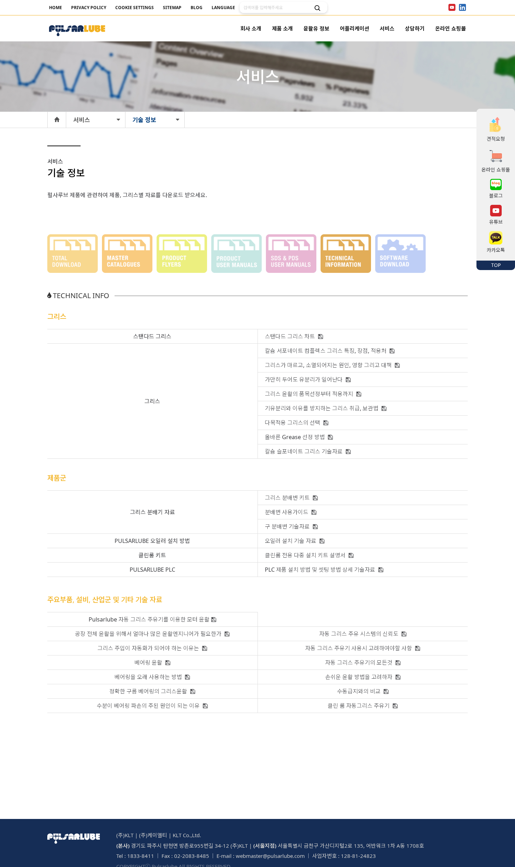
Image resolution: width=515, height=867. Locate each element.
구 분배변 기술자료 (288, 526)
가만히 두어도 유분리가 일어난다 (304, 379)
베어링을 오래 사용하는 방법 (149, 677)
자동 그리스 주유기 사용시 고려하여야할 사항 (359, 648)
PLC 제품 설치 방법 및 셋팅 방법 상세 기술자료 (321, 569)
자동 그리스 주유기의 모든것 (359, 662)
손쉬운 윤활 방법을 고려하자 (359, 677)
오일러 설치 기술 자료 (291, 541)
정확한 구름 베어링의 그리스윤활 (148, 691)
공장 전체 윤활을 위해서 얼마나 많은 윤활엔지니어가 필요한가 (149, 634)
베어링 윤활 (149, 662)
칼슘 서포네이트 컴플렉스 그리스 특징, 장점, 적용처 (326, 351)
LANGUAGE (223, 8)
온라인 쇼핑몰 (450, 28)
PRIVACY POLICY (88, 8)
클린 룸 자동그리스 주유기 (359, 706)
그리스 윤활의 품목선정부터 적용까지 (310, 394)
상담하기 (415, 28)
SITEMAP (172, 8)
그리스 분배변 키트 (288, 498)
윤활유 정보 (316, 28)
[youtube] (451, 7)
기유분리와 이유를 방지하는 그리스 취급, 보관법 (322, 408)
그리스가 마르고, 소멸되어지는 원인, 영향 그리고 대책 (329, 365)
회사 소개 (250, 28)
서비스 (387, 28)
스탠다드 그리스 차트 (290, 336)
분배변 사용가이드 (287, 512)
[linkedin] (462, 7)
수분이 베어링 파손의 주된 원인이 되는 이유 (149, 706)
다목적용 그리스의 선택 (293, 422)
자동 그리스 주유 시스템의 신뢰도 (359, 634)
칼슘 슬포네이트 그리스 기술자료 (304, 451)
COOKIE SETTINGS (134, 8)
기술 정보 (144, 120)
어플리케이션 (354, 28)
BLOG (196, 8)
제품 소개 (282, 28)
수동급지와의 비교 (359, 691)
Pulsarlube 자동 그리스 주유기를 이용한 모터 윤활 (149, 619)
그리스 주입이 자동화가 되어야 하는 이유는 (148, 648)
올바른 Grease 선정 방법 (295, 437)
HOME (55, 8)
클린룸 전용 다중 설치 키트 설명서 (306, 555)
